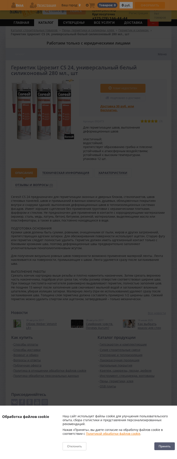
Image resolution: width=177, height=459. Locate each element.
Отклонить (74, 446)
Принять (165, 446)
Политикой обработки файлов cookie (113, 434)
